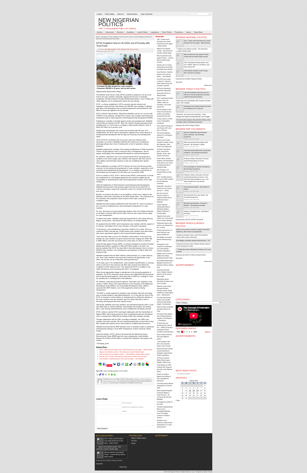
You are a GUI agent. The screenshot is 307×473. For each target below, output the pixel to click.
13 (197, 391)
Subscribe (179, 82)
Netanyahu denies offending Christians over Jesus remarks (165, 281)
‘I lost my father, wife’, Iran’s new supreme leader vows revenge (164, 344)
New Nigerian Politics (173, 471)
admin (106, 49)
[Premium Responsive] (147, 365)
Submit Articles (132, 14)
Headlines (130, 32)
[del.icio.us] (131, 365)
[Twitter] (114, 365)
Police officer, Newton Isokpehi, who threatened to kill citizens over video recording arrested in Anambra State (165, 163)
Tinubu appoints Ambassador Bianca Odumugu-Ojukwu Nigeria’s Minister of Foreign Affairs (163, 209)
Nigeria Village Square (138, 438)
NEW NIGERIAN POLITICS (118, 24)
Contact (99, 14)
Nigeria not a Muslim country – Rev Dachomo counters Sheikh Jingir (121, 352)
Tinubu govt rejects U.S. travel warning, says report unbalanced (164, 232)
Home (98, 37)
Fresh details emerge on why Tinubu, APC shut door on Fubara (165, 128)
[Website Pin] (100, 365)
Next (195, 332)
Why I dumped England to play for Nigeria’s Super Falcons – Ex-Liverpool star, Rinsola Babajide (164, 395)
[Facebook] (104, 365)
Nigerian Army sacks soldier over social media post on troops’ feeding (165, 218)
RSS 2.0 (106, 383)
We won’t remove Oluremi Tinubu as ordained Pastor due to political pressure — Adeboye (164, 197)
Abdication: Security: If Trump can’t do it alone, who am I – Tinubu (164, 188)
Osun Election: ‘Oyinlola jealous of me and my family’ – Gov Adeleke (121, 359)
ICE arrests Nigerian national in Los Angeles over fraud (164, 135)
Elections (120, 32)
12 (194, 391)
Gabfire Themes (207, 471)
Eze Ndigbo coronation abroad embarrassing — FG (165, 239)
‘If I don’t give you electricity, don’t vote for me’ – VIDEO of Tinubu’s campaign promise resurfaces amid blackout (165, 327)
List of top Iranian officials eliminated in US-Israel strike (165, 386)
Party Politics (167, 32)
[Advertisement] (153, 6)
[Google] (139, 365)
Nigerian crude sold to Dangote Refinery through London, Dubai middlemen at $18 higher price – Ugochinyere (165, 290)
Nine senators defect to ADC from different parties (164, 337)
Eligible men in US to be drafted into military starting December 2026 (165, 256)
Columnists (109, 32)
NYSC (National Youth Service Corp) (121, 37)
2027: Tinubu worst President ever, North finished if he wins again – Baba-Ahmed (125, 350)
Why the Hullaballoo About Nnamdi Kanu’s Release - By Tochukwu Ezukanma (195, 135)
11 (190, 391)
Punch (133, 443)
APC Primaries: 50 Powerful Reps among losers (164, 172)
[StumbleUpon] (143, 365)
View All (208, 332)
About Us (120, 14)
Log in (193, 471)
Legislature (155, 32)
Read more (208, 85)
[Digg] (135, 365)
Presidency (179, 32)
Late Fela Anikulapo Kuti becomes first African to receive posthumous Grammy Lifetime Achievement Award (197, 95)
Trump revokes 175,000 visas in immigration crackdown (164, 121)
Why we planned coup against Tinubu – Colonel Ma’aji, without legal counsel (124, 354)
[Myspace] (118, 365)
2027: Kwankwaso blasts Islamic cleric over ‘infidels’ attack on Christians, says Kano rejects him (165, 102)
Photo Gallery (110, 14)
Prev (178, 332)
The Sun (134, 441)
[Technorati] (127, 365)
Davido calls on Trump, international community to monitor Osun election (123, 356)
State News (198, 32)
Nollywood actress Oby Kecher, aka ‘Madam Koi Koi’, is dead (165, 225)
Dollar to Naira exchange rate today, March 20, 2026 (165, 309)
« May (178, 400)
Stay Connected (146, 14)
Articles (99, 32)
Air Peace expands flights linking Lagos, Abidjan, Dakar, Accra (164, 360)
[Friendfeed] (122, 365)
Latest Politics (142, 32)
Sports (188, 32)
